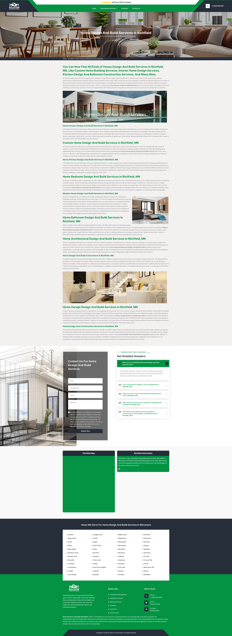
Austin (70, 542)
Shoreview (147, 553)
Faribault (96, 556)
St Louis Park (148, 560)
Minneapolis (122, 542)
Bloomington (72, 549)
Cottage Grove (97, 534)
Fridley (95, 563)
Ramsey (121, 571)
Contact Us (136, 8)
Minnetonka (122, 545)
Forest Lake (97, 560)
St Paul (146, 563)
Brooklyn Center (73, 553)
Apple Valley (72, 538)
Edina (95, 549)
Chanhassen (72, 567)
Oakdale (121, 556)
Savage (146, 545)
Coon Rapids (72, 574)
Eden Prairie (97, 545)
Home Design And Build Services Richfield (89, 59)
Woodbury (147, 574)
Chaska (70, 571)
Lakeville (96, 571)
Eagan (95, 542)
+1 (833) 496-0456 (217, 6)
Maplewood (122, 538)
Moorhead (121, 553)
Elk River (96, 553)
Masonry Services (115, 602)
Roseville (147, 542)
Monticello (121, 549)
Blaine (70, 545)
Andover (70, 534)
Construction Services (108, 8)
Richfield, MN (154, 610)
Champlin (71, 563)
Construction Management (118, 594)
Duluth (95, 538)
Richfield (71, 59)
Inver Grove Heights (99, 567)
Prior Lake (121, 567)
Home (94, 8)
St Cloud (146, 556)
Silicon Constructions (116, 633)
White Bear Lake (149, 567)
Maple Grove (122, 534)
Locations (124, 8)
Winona (146, 571)
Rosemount (147, 538)
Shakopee (147, 549)
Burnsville (71, 560)
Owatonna (121, 560)
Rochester (147, 534)
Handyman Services (116, 598)
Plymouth (121, 563)
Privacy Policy (114, 613)
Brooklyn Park (72, 556)
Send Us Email (155, 604)
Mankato (96, 574)
